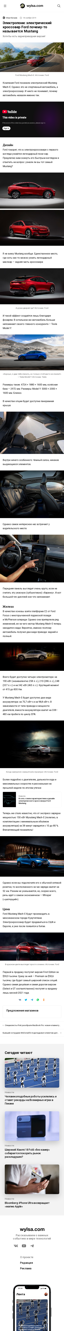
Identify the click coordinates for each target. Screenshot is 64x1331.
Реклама (26, 1268)
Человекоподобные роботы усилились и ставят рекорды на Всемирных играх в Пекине (31, 1100)
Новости (22, 796)
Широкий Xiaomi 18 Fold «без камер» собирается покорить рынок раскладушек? (27, 1153)
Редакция (26, 1262)
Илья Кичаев (11, 18)
